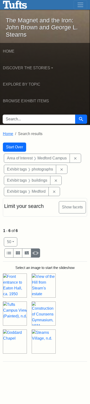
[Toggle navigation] (80, 5)
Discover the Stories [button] (26, 68)
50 (12, 242)
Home (8, 51)
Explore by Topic (21, 84)
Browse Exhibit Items (26, 101)
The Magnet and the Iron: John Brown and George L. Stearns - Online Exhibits (15, 4)
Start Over (14, 147)
